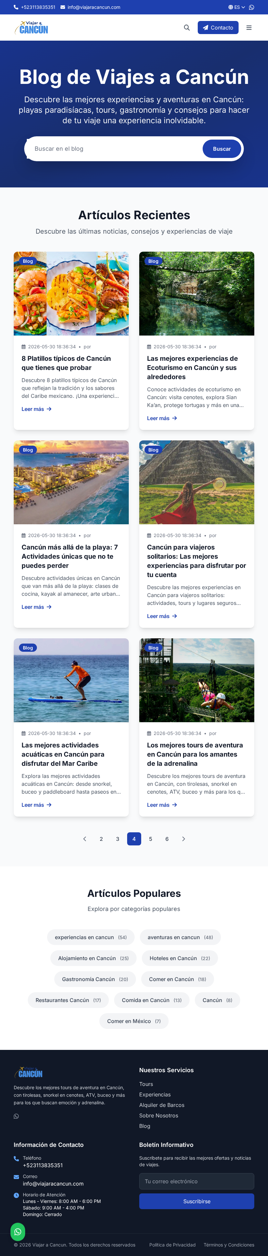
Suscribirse (196, 1201)
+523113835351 (43, 1165)
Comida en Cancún (152, 1000)
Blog (144, 1126)
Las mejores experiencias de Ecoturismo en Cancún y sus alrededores (192, 368)
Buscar (222, 148)
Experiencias (155, 1094)
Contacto (222, 27)
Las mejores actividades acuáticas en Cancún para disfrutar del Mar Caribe (63, 754)
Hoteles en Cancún (180, 958)
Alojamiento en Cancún (93, 958)
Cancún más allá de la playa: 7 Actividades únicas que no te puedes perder (70, 556)
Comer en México (134, 1021)
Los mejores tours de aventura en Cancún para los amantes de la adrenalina (195, 754)
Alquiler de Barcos (161, 1105)
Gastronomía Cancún (95, 979)
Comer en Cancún (177, 979)
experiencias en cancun (91, 937)
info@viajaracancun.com (53, 1183)
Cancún (217, 1000)
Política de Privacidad (172, 1244)
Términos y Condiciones (229, 1244)
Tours (146, 1084)
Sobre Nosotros (158, 1115)
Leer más (33, 409)
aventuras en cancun (180, 937)
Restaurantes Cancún (68, 1000)
